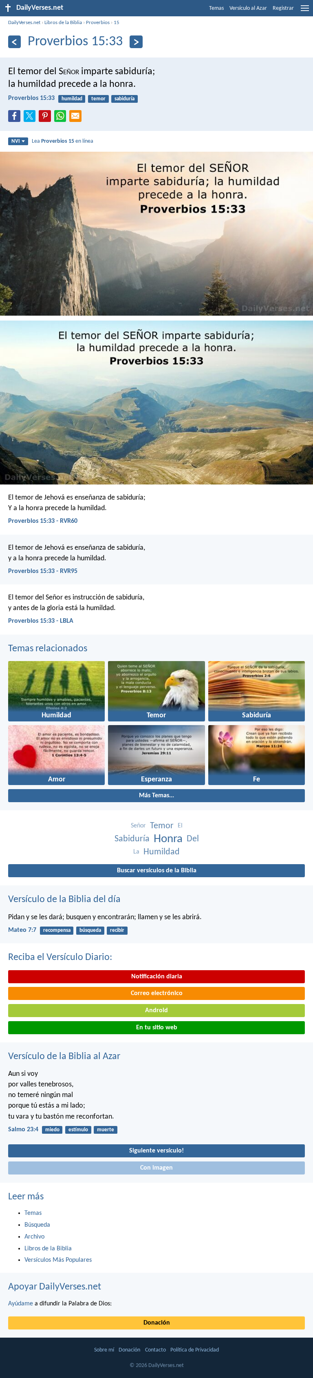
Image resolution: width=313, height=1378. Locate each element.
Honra (168, 839)
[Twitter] (31, 118)
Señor (138, 826)
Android (156, 1010)
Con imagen (156, 1168)
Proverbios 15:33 (31, 98)
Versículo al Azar (248, 8)
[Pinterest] (46, 118)
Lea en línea (62, 141)
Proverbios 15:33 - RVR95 (42, 571)
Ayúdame (20, 1304)
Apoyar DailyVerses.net (54, 1287)
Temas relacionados (47, 649)
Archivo (34, 1237)
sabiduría (124, 99)
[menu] (305, 11)
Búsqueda (37, 1225)
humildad (72, 99)
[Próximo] (136, 41)
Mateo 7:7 (22, 930)
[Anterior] (14, 41)
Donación (156, 1323)
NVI (15, 141)
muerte (105, 1129)
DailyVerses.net (24, 22)
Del (193, 839)
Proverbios (98, 22)
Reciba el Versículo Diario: (60, 957)
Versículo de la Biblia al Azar (64, 1057)
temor (98, 99)
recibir (117, 930)
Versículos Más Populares (58, 1260)
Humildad (161, 852)
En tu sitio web (156, 1027)
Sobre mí (104, 1350)
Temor (162, 826)
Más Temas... (156, 795)
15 (116, 22)
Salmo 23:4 (23, 1129)
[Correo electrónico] (77, 118)
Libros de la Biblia (63, 22)
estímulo (78, 1129)
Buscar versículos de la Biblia (156, 870)
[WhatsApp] (62, 116)
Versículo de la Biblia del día (64, 900)
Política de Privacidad (194, 1350)
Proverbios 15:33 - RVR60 (42, 521)
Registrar (283, 8)
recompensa (57, 930)
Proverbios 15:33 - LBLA (40, 621)
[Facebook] (16, 118)
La (136, 852)
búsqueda (90, 930)
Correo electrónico (157, 993)
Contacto (155, 1350)
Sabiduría (132, 839)
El (180, 826)
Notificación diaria (156, 976)
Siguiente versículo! (156, 1151)
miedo (52, 1129)
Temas (216, 8)
